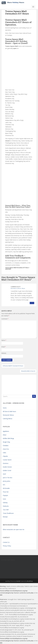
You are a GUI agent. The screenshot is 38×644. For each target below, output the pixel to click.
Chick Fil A (6, 449)
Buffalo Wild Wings (8, 438)
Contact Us (6, 542)
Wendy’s (5, 517)
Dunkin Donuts (7, 467)
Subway (5, 502)
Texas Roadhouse (8, 513)
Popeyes (5, 495)
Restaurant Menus (8, 415)
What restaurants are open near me (13, 529)
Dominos (5, 463)
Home (5, 408)
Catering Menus (7, 418)
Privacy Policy (7, 546)
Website (3, 353)
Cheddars (5, 445)
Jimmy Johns (6, 481)
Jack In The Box (7, 477)
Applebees (6, 431)
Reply (32, 303)
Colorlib (18, 581)
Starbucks (6, 506)
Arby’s (4, 435)
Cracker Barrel (7, 460)
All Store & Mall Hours (9, 411)
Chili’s (4, 453)
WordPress (30, 581)
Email (3, 347)
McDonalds (6, 488)
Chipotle (5, 456)
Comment (4, 319)
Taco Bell (5, 510)
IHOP (4, 474)
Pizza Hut (5, 492)
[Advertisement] (19, 69)
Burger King (6, 442)
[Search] (34, 396)
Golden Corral (7, 470)
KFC (4, 485)
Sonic (4, 499)
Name (3, 340)
